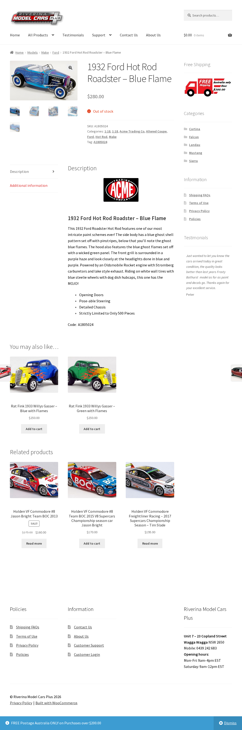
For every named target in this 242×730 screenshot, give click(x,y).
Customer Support (89, 645)
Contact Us (129, 35)
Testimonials (73, 35)
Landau (194, 145)
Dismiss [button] (230, 723)
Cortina (194, 129)
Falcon (194, 137)
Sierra (193, 161)
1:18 (107, 131)
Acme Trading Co (132, 131)
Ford (55, 52)
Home (15, 35)
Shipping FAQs (199, 195)
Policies (195, 219)
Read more (34, 543)
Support (98, 35)
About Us (153, 35)
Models (32, 52)
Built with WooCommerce (56, 702)
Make (45, 52)
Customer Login (87, 654)
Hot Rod (101, 137)
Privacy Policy (199, 211)
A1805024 (100, 142)
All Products (38, 35)
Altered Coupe (156, 131)
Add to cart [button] (34, 429)
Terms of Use (198, 203)
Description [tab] (19, 171)
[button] (70, 68)
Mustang (195, 153)
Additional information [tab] (29, 185)
